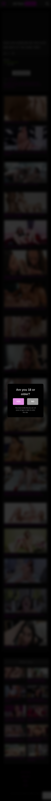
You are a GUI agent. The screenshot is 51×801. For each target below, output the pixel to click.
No (32, 401)
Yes (18, 401)
